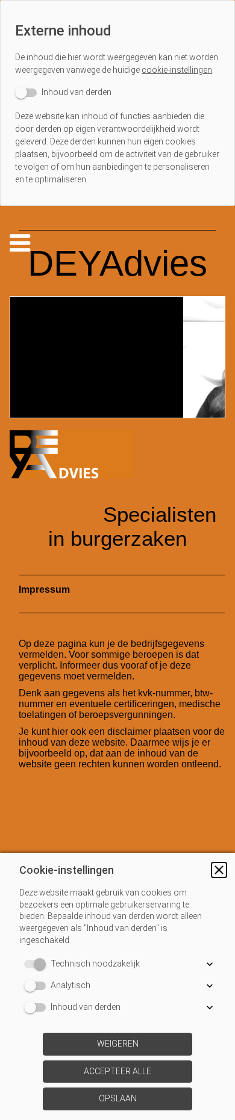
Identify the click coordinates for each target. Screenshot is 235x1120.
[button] (219, 869)
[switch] (63, 92)
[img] (117, 357)
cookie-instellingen (177, 70)
